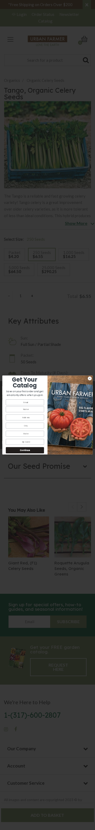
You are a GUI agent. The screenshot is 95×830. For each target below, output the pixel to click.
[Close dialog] (90, 378)
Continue (25, 450)
